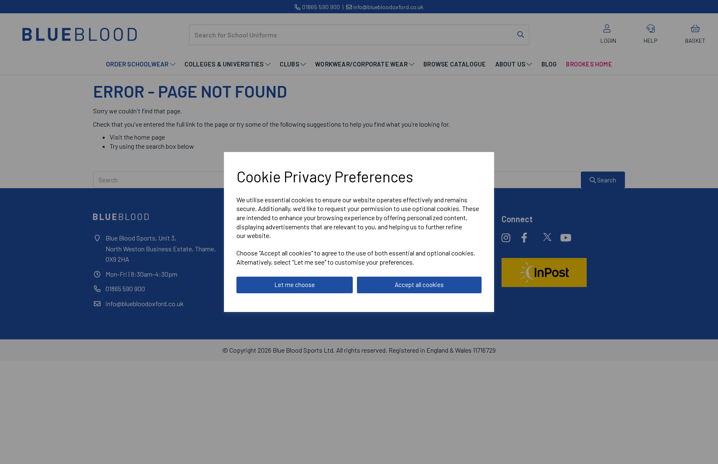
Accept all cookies (419, 284)
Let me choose (294, 284)
